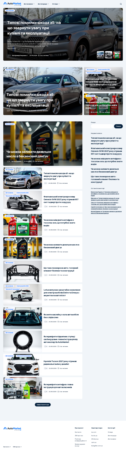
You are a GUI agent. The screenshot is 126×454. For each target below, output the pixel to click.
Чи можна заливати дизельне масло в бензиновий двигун (105, 170)
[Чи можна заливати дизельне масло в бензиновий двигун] (42, 143)
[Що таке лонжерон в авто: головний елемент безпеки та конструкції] (22, 271)
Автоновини (10, 10)
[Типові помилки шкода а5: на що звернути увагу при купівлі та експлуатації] (42, 91)
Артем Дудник (95, 211)
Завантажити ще (43, 405)
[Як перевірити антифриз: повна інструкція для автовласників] (22, 388)
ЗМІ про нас (16, 447)
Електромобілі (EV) (23, 10)
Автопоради (10, 69)
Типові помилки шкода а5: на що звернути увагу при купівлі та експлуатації (106, 141)
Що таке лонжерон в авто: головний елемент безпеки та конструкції (105, 179)
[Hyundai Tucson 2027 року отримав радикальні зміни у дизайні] (22, 365)
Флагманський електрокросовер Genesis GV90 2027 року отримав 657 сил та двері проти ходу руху (106, 151)
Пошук (93, 122)
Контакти (6, 447)
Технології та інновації (40, 10)
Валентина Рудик (96, 192)
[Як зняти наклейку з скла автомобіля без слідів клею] (22, 318)
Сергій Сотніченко (97, 207)
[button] (120, 4)
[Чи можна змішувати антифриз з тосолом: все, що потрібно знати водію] (103, 104)
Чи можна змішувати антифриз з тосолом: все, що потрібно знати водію (106, 161)
